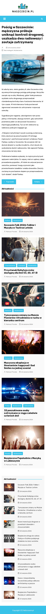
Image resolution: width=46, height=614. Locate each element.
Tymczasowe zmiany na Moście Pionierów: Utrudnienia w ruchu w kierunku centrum (23, 318)
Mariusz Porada (11, 231)
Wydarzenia (18, 50)
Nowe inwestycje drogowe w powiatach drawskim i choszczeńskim (29, 524)
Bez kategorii (8, 50)
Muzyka (7, 453)
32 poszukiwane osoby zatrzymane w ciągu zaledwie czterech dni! (20, 413)
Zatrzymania (28, 406)
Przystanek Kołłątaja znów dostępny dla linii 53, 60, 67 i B (20, 271)
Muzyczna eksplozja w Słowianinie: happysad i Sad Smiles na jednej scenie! (19, 365)
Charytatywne (10, 265)
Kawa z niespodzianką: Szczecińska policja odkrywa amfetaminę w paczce (28, 580)
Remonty (8, 310)
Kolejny (37, 182)
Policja (7, 406)
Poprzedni (10, 182)
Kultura (7, 220)
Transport (21, 265)
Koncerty (8, 358)
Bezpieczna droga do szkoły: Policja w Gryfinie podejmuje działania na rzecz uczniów (29, 538)
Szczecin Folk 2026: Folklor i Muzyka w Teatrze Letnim (20, 226)
